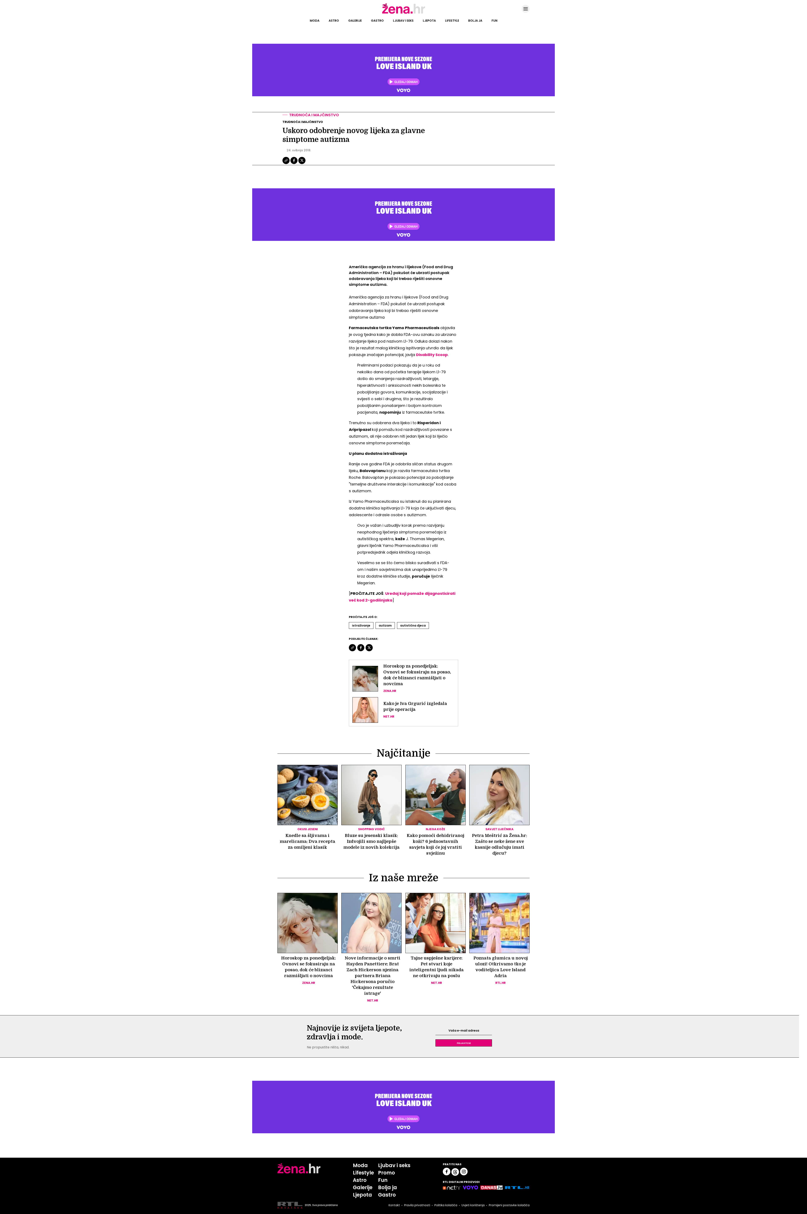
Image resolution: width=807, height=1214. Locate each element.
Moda (314, 20)
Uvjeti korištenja (473, 1205)
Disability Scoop (432, 354)
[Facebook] (294, 163)
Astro (334, 20)
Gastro (377, 20)
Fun (494, 20)
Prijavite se (464, 1043)
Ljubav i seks (403, 20)
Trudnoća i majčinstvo (314, 114)
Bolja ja (475, 20)
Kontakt (394, 1205)
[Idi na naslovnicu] (403, 13)
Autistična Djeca (413, 625)
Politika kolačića (445, 1205)
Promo (386, 1172)
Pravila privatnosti (417, 1205)
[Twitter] (302, 163)
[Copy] (286, 163)
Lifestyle (452, 20)
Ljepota (429, 20)
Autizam (385, 625)
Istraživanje (361, 625)
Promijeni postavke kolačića (509, 1205)
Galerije (355, 20)
